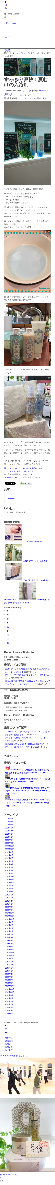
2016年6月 (9, 1004)
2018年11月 (10, 916)
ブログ (7, 50)
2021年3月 (9, 833)
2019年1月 (9, 910)
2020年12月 (10, 843)
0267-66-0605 (9, 477)
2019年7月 (9, 891)
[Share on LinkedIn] (8, 626)
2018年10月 (10, 919)
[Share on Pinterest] (7, 622)
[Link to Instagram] (6, 4)
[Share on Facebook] (7, 610)
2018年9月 (9, 922)
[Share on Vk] (8, 634)
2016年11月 (10, 989)
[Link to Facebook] (5, 1)
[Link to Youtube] (6, 8)
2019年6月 (9, 894)
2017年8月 (9, 961)
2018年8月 (9, 925)
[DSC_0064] (27, 75)
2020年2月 (9, 870)
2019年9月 (9, 885)
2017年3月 (9, 977)
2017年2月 (9, 980)
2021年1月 (9, 840)
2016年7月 (9, 1001)
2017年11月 (10, 952)
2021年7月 (9, 821)
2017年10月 (10, 955)
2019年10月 (10, 882)
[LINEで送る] (26, 483)
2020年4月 (9, 864)
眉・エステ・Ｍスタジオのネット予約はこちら (23, 468)
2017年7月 (9, 964)
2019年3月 (9, 903)
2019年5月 (9, 897)
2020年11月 (10, 846)
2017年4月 (9, 974)
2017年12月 (10, 949)
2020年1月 (9, 873)
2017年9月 (9, 958)
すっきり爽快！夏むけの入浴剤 (26, 82)
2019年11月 (10, 879)
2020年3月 (9, 867)
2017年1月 (9, 983)
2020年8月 (9, 855)
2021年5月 (9, 827)
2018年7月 (9, 928)
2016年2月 (9, 1013)
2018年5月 (9, 934)
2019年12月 (10, 876)
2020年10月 (10, 849)
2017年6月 (9, 967)
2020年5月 (9, 861)
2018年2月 (9, 943)
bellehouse (43, 90)
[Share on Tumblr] (7, 630)
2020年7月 (9, 858)
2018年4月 (9, 937)
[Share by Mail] (8, 643)
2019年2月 (9, 907)
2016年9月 (9, 995)
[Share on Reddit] (8, 638)
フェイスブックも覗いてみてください (19, 471)
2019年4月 (9, 900)
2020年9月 (9, 852)
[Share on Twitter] (8, 614)
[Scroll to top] (0, 1177)
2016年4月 (9, 1010)
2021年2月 (9, 836)
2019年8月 (9, 888)
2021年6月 (9, 824)
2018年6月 (9, 931)
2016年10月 (10, 992)
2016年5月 (9, 1007)
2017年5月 (9, 970)
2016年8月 (9, 998)
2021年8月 (9, 818)
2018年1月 (9, 946)
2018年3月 (9, 940)
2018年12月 (10, 913)
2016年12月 (10, 986)
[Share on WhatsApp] (7, 618)
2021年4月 (9, 830)
